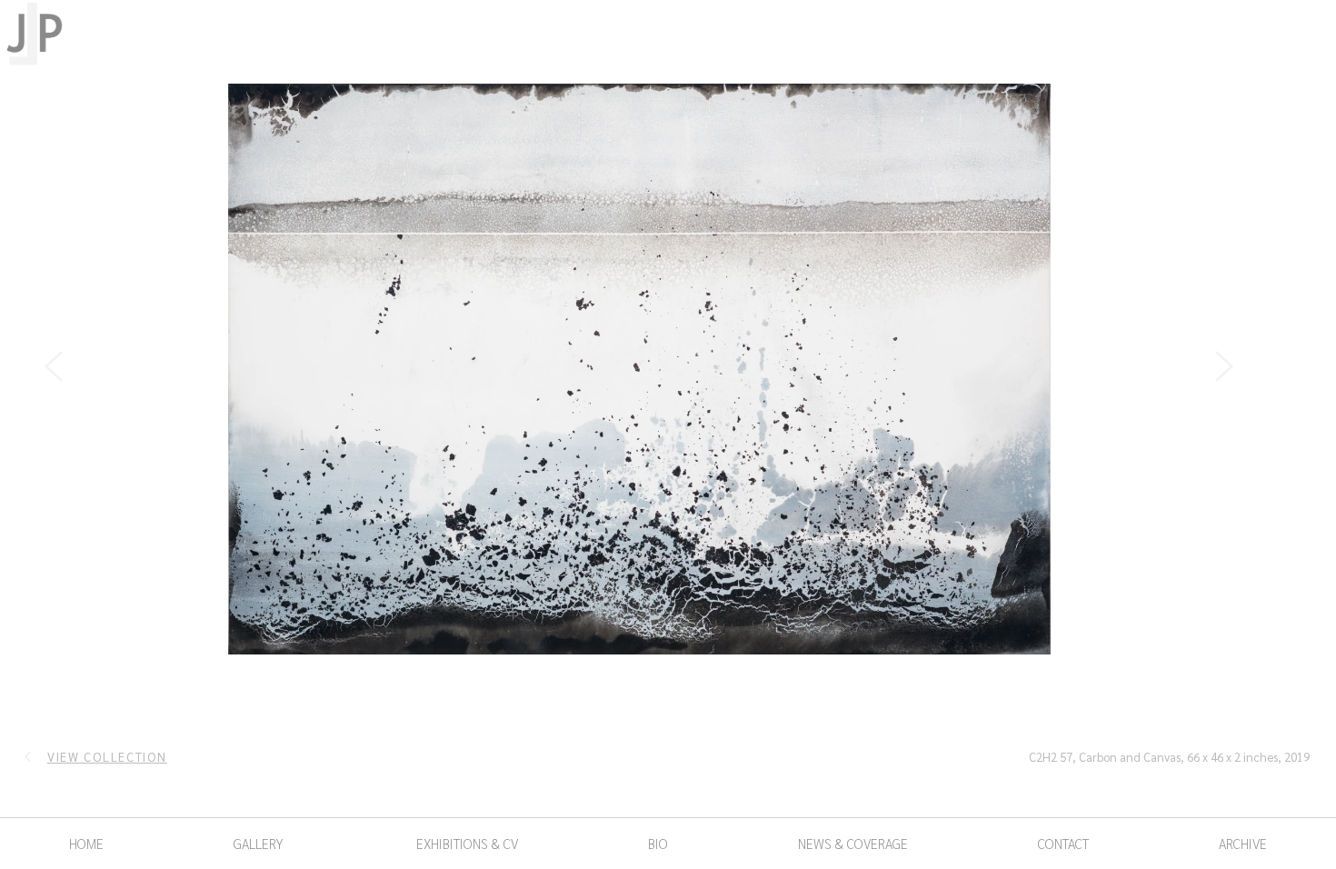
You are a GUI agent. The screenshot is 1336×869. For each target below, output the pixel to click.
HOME (86, 843)
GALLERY (258, 843)
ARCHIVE (1243, 843)
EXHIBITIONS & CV (465, 843)
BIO (658, 843)
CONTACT (1063, 843)
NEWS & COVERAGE (853, 843)
